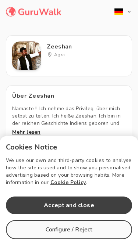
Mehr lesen (26, 132)
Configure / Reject (69, 230)
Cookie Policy (68, 182)
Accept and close (69, 205)
